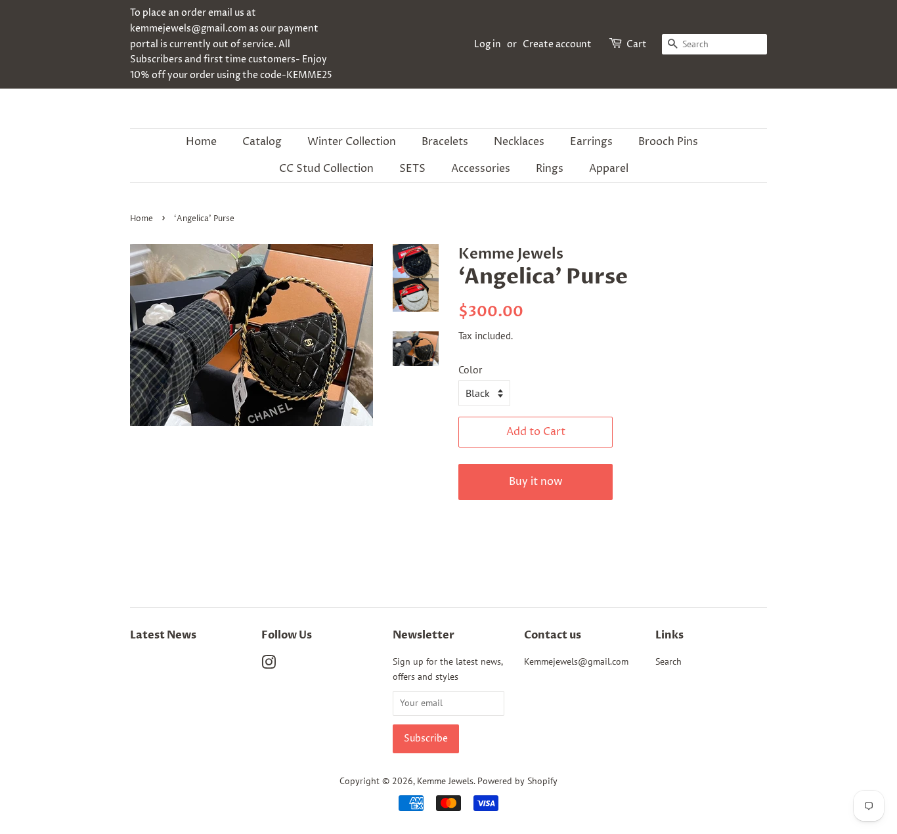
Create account (557, 44)
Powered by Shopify (517, 781)
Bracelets (445, 142)
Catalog (262, 142)
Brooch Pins (668, 142)
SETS (412, 168)
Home (201, 142)
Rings (549, 168)
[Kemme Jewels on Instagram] (268, 665)
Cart (636, 44)
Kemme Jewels (445, 781)
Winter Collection (351, 142)
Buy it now (536, 481)
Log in (487, 44)
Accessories (480, 168)
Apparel (608, 168)
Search (668, 661)
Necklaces (519, 142)
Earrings (591, 142)
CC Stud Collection (326, 168)
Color (470, 369)
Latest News (163, 635)
